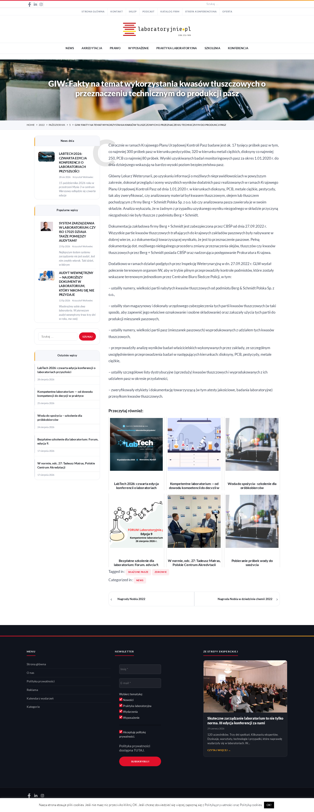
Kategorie (33, 706)
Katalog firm (169, 11)
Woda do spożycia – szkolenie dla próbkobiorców (59, 417)
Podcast (148, 11)
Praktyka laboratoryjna (136, 706)
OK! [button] (269, 805)
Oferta (227, 11)
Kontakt (116, 11)
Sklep (133, 11)
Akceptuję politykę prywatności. (132, 734)
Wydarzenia (130, 711)
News (140, 580)
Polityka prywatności (41, 681)
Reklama (32, 690)
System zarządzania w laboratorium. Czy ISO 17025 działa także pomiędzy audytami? (77, 231)
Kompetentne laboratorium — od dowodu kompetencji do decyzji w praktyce (65, 393)
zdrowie (161, 572)
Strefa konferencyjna (201, 11)
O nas (30, 672)
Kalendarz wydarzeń (40, 698)
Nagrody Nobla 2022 (131, 599)
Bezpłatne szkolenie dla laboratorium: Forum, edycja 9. (67, 441)
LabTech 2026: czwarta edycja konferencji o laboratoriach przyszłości (73, 162)
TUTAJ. (139, 750)
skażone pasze (138, 572)
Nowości (128, 700)
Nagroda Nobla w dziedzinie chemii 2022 (245, 599)
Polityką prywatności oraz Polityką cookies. (233, 805)
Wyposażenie (130, 717)
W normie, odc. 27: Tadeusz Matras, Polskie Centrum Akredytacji (66, 465)
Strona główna (93, 11)
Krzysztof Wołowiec (83, 177)
